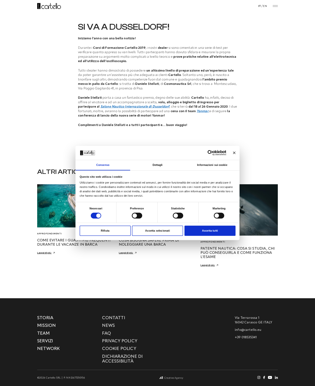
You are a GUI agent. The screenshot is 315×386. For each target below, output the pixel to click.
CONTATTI (113, 318)
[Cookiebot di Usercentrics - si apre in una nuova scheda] (210, 153)
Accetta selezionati (157, 230)
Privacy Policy (119, 341)
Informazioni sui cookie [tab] (212, 164)
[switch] (137, 215)
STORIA (45, 318)
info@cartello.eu (248, 330)
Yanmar (203, 111)
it (259, 6)
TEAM (43, 333)
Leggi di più (44, 252)
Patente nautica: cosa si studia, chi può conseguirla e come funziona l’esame (238, 253)
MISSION (46, 326)
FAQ (106, 333)
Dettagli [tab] (158, 164)
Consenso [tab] (102, 164)
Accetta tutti (210, 230)
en (265, 6)
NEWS (108, 326)
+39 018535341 (246, 337)
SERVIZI (45, 341)
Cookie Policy (119, 349)
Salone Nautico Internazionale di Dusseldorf (135, 106)
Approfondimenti (49, 234)
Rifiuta (105, 230)
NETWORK (48, 349)
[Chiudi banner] (234, 153)
